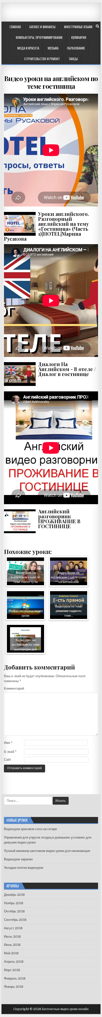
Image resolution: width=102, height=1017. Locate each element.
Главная (15, 26)
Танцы (73, 58)
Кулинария (78, 37)
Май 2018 (11, 953)
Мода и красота (28, 48)
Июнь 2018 (12, 945)
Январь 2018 (13, 986)
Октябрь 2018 (14, 911)
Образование (76, 48)
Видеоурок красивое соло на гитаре (30, 829)
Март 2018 (12, 970)
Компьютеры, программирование (39, 37)
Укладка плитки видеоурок (23, 868)
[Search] (97, 26)
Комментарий (14, 688)
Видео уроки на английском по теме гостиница (51, 82)
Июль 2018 (12, 936)
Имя (8, 743)
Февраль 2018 (15, 978)
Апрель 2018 (14, 961)
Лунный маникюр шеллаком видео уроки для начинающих (47, 851)
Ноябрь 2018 (13, 903)
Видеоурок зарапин (18, 859)
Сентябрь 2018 (15, 920)
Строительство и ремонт (42, 58)
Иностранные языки (78, 26)
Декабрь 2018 (14, 895)
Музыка (53, 48)
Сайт (7, 759)
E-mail (10, 752)
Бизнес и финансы (42, 26)
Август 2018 (13, 928)
